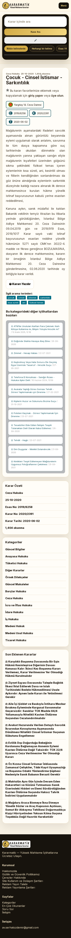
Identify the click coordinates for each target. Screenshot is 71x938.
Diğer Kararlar (14, 570)
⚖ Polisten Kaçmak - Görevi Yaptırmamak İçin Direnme (34, 414)
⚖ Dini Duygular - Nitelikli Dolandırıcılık (35, 451)
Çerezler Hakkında (14, 877)
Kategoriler (9, 902)
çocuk (11, 297)
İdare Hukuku (14, 612)
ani (23, 302)
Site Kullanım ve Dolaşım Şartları (22, 881)
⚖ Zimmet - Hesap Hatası (31, 353)
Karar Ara (35, 32)
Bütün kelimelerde (16, 48)
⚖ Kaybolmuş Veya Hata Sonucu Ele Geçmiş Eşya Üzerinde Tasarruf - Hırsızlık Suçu (34, 365)
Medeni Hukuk (15, 626)
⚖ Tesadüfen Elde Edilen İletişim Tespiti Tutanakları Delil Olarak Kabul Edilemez (33, 428)
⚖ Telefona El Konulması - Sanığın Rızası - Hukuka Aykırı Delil (32, 378)
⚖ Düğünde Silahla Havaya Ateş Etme (35, 343)
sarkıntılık (45, 297)
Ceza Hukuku (13, 74)
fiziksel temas (36, 302)
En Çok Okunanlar (13, 905)
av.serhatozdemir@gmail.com (20, 927)
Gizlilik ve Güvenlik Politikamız (21, 874)
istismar (32, 297)
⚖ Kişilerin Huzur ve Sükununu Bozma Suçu (34, 403)
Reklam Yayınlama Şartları (18, 887)
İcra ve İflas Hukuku (18, 605)
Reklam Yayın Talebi (14, 884)
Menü (64, 5)
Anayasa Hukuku (16, 556)
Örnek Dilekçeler (16, 577)
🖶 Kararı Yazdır (20, 284)
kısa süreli (13, 302)
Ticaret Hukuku (15, 640)
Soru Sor (8, 909)
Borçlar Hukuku (15, 591)
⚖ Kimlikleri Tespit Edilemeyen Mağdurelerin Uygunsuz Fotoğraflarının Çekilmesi (33, 464)
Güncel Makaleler (17, 584)
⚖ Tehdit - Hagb (26, 440)
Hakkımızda (9, 871)
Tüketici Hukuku (16, 563)
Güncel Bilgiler (15, 549)
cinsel (21, 297)
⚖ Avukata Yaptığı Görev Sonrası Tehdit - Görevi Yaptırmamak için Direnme (35, 390)
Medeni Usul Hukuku (19, 633)
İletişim (6, 912)
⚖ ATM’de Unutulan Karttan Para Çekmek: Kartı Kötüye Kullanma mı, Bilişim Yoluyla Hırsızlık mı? (35, 329)
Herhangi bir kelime (42, 48)
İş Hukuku (11, 619)
